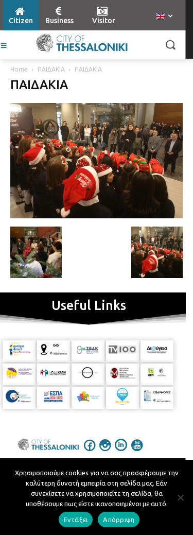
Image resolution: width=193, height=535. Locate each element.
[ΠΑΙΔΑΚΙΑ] (96, 216)
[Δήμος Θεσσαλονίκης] (82, 43)
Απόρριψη (118, 519)
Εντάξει (76, 519)
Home (19, 69)
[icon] (89, 452)
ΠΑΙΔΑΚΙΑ (51, 69)
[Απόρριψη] (180, 497)
